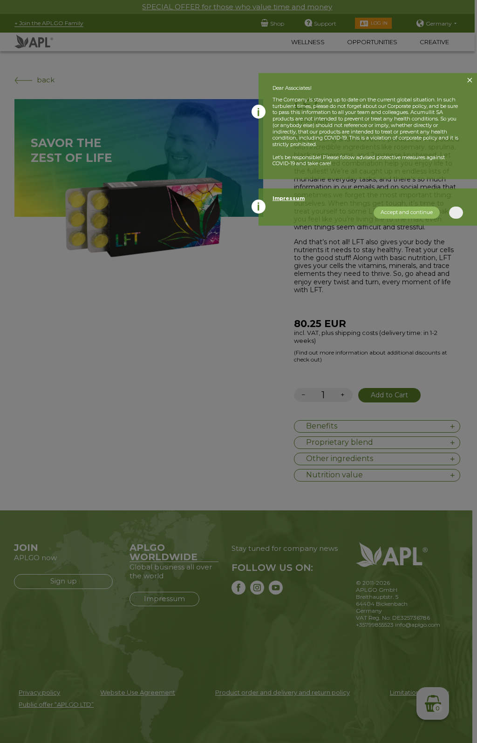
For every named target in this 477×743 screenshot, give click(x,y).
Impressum (289, 198)
